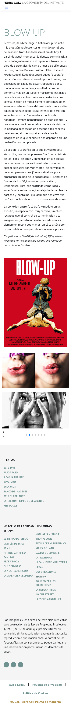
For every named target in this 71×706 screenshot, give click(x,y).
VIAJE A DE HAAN (45, 548)
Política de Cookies (35, 693)
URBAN (39, 567)
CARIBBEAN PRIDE (46, 589)
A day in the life (14, 477)
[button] (6, 8)
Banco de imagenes (15, 491)
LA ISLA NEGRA (44, 557)
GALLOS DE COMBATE (47, 553)
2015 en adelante (14, 496)
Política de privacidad (47, 684)
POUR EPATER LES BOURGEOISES (45, 583)
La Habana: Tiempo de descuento (24, 501)
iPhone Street (45, 594)
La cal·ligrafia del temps (51, 562)
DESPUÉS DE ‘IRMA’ (14, 543)
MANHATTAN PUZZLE (47, 534)
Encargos (10, 486)
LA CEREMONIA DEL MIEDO (18, 575)
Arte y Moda (11, 561)
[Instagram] (13, 664)
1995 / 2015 (10, 482)
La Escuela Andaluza (48, 599)
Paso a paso (11, 472)
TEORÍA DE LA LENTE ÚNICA (51, 543)
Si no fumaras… (14, 566)
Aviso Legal (17, 684)
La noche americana (16, 571)
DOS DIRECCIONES (46, 572)
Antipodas (10, 505)
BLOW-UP (41, 576)
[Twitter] (20, 664)
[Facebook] (6, 664)
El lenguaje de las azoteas (15, 555)
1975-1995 (9, 467)
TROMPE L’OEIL (44, 538)
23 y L (7, 548)
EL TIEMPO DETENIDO (16, 538)
